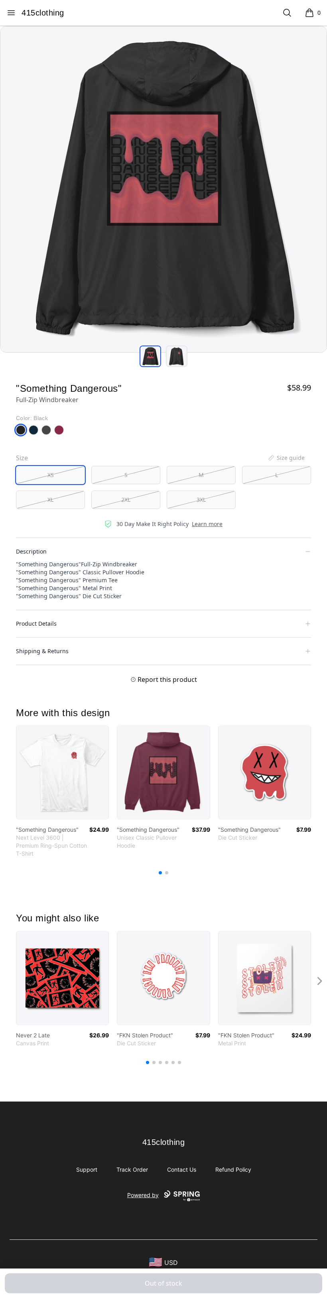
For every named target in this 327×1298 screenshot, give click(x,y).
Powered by (143, 1195)
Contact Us (181, 1169)
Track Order (132, 1169)
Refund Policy (233, 1169)
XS (50, 475)
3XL (201, 499)
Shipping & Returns (42, 651)
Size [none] (22, 458)
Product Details (36, 623)
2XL (125, 499)
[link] (62, 772)
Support (86, 1169)
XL (50, 499)
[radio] (50, 475)
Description (31, 551)
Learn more (207, 524)
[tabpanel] (163, 189)
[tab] (150, 356)
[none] (286, 458)
